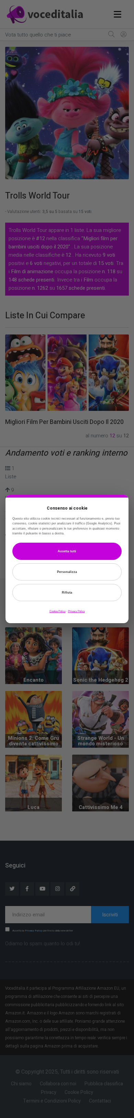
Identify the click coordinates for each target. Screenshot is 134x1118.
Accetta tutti (67, 551)
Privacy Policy (76, 611)
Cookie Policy (57, 611)
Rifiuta (67, 592)
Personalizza (67, 572)
